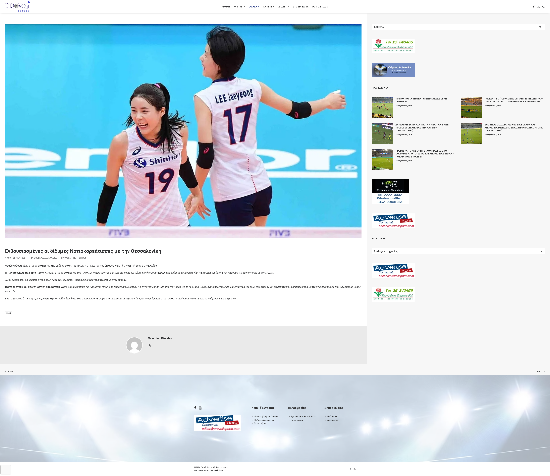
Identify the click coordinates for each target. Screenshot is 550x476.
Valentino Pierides (75, 258)
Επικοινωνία (297, 420)
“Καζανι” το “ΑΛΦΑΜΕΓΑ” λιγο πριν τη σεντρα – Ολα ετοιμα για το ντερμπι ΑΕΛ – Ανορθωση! (514, 100)
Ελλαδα (253, 7)
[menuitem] (226, 6)
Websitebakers (216, 470)
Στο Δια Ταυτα (300, 7)
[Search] (458, 27)
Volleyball (40, 258)
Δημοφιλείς (332, 420)
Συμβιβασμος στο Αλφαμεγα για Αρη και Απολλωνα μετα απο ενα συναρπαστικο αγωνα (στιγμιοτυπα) (514, 127)
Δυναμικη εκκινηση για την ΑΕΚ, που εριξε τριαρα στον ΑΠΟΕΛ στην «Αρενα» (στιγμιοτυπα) (422, 127)
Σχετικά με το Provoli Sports (304, 416)
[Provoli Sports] (17, 6)
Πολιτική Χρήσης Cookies (266, 416)
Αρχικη (226, 7)
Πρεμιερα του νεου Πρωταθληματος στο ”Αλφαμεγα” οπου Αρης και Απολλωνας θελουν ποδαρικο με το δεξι (424, 153)
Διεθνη (282, 7)
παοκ (8, 313)
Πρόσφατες (332, 416)
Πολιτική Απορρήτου (264, 420)
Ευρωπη (267, 7)
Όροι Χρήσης (261, 423)
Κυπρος (238, 7)
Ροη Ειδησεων (320, 7)
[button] (534, 6)
